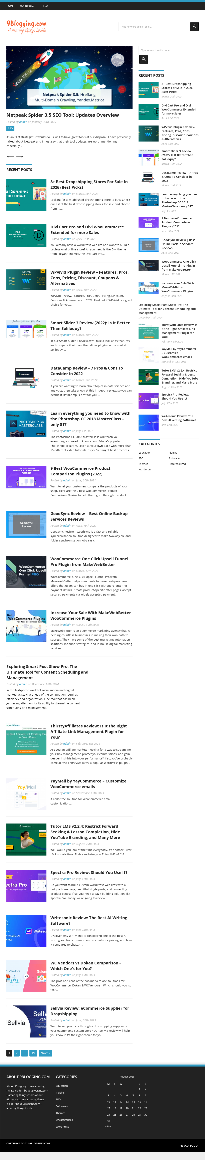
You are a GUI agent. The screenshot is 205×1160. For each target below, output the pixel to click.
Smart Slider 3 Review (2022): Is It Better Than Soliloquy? (177, 155)
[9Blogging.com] (26, 32)
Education (145, 452)
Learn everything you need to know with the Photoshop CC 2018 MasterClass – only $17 (90, 419)
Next (20, 156)
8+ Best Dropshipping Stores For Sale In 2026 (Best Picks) (177, 88)
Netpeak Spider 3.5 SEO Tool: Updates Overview (62, 114)
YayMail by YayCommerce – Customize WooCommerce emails (88, 783)
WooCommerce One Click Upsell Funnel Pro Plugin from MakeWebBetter (89, 561)
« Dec (108, 1126)
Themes (143, 464)
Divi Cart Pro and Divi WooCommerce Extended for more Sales (87, 229)
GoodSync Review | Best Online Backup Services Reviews (178, 244)
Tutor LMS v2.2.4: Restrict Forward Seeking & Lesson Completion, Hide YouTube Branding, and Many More (85, 832)
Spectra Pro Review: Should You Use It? (89, 872)
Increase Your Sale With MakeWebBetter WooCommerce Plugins (90, 615)
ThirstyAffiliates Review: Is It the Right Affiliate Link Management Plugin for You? (88, 731)
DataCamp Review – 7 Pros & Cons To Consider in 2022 (180, 177)
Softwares (174, 458)
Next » (45, 1053)
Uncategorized (177, 464)
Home (10, 6)
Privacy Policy (189, 1145)
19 (33, 1053)
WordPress (27, 6)
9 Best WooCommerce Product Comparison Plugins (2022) (80, 471)
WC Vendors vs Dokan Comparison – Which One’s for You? (85, 965)
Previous (10, 156)
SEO (45, 6)
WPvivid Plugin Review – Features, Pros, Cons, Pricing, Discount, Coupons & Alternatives (89, 277)
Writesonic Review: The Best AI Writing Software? (179, 418)
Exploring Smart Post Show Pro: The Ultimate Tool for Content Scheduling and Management (47, 672)
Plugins (173, 452)
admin (23, 122)
